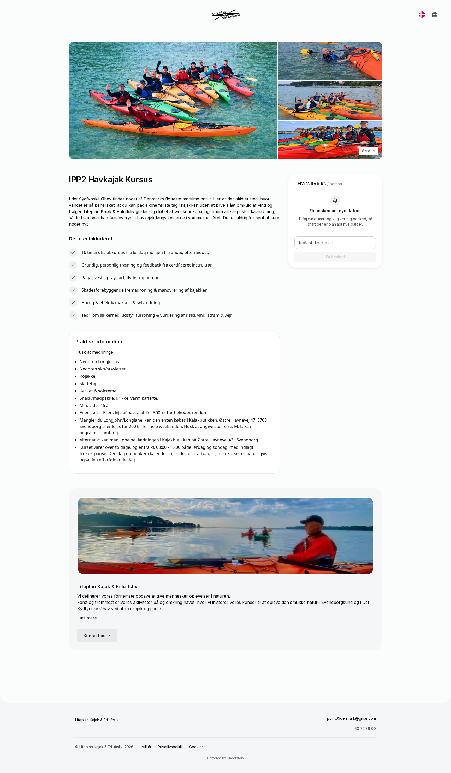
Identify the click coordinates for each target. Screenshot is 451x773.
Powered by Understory (225, 758)
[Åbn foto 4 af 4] (330, 140)
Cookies (196, 747)
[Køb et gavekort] (434, 14)
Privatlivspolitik (170, 747)
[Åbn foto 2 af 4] (330, 61)
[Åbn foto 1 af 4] (173, 100)
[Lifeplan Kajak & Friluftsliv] (225, 14)
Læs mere (87, 618)
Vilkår (146, 747)
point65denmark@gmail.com (351, 718)
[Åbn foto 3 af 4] (330, 100)
